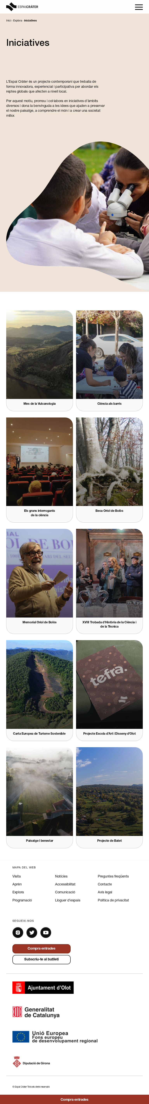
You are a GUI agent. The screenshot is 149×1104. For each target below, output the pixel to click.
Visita (16, 876)
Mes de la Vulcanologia (39, 404)
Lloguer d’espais (67, 900)
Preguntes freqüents (113, 876)
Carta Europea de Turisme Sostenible (39, 734)
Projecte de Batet (109, 841)
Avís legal (105, 892)
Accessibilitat (65, 884)
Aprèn (17, 884)
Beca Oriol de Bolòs (109, 511)
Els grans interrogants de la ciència (39, 513)
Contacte (105, 884)
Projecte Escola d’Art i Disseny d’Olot (109, 734)
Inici (8, 20)
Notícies (61, 876)
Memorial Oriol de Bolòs (40, 622)
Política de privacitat (113, 900)
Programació (22, 900)
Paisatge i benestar (39, 841)
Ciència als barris (109, 404)
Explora (17, 20)
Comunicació (65, 892)
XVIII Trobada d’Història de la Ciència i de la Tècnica (109, 625)
